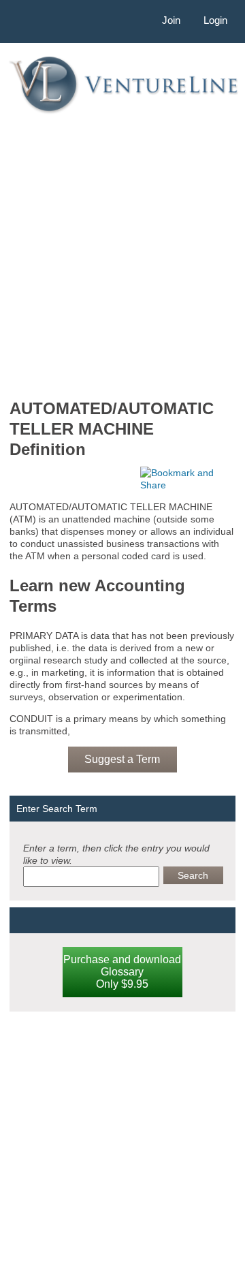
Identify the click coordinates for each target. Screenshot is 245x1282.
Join (171, 20)
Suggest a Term (122, 759)
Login (215, 20)
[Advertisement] (122, 255)
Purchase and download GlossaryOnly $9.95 (122, 972)
